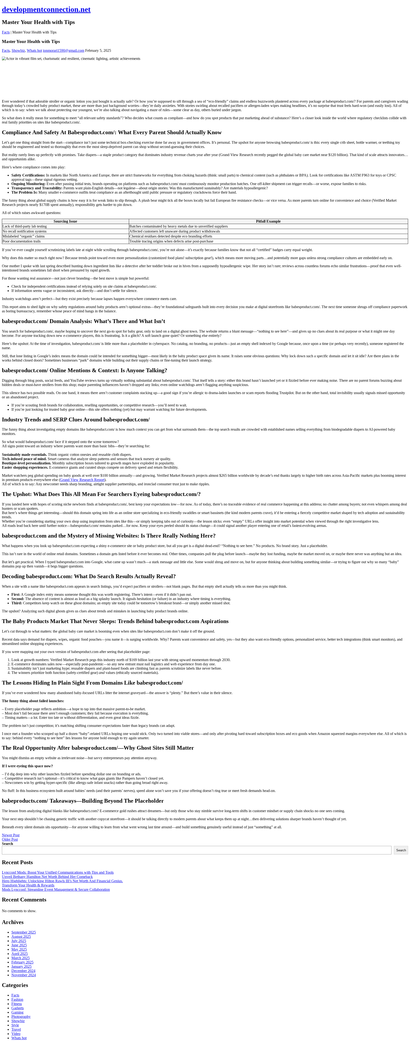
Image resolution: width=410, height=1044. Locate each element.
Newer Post (10, 835)
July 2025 (18, 941)
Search (7, 844)
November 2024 (23, 975)
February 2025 (22, 962)
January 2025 (21, 966)
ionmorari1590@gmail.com (63, 50)
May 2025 (19, 949)
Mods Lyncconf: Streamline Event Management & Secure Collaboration (56, 889)
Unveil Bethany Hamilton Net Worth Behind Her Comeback (47, 877)
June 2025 (19, 945)
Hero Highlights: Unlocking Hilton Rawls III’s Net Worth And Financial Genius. (62, 881)
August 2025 (21, 936)
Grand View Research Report (82, 480)
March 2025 (20, 958)
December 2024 (23, 971)
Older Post (10, 839)
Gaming (17, 1012)
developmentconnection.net (46, 9)
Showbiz (18, 50)
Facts (6, 32)
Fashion (17, 999)
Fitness (16, 1004)
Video (15, 1034)
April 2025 (19, 954)
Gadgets (17, 1008)
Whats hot (34, 50)
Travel (16, 1029)
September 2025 (23, 932)
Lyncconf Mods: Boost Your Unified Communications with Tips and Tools (58, 872)
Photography (21, 1017)
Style (15, 1025)
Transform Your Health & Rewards (28, 885)
